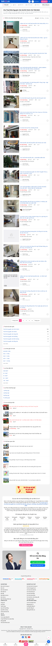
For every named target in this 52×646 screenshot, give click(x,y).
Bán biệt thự (3, 591)
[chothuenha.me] (32, 579)
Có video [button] (47, 18)
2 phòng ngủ (6, 393)
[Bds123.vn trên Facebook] (23, 637)
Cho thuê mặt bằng (31, 593)
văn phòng (39, 504)
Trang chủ (3, 602)
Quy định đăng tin (30, 608)
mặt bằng (34, 504)
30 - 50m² (5, 373)
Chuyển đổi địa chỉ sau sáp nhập (7, 619)
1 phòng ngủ (6, 390)
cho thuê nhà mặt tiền (21, 504)
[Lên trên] (48, 637)
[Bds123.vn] (5, 1)
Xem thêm (5, 343)
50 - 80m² (5, 375)
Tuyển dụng (3, 606)
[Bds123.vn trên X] (26, 637)
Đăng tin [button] (45, 1)
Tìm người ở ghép (30, 599)
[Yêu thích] (47, 30)
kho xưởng (44, 504)
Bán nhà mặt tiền (4, 589)
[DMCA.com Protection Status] (31, 641)
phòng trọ (29, 504)
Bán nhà (2, 588)
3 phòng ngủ (6, 395)
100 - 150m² (6, 380)
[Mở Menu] (49, 1)
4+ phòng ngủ (6, 397)
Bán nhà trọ (3, 597)
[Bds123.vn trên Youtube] (29, 637)
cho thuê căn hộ (43, 502)
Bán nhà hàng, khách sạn (6, 599)
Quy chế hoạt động (5, 608)
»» (32, 320)
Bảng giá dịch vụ (30, 604)
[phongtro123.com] (7, 579)
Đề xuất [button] (37, 18)
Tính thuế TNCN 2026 (5, 622)
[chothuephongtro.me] (44, 579)
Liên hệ (2, 613)
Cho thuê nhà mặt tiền (31, 589)
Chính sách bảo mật (5, 611)
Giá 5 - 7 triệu (6, 358)
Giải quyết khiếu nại (31, 609)
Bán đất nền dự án (4, 595)
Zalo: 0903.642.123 (38, 565)
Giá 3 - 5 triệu (6, 356)
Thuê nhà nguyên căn (31, 588)
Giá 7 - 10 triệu (6, 361)
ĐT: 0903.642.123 (38, 562)
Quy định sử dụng (4, 609)
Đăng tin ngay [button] (27, 545)
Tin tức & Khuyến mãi (31, 602)
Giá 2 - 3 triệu (6, 353)
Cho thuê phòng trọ (31, 591)
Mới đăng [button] (42, 18)
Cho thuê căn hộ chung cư (32, 586)
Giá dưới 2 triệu (6, 351)
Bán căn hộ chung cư (5, 586)
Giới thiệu (3, 604)
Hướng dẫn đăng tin (31, 606)
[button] (29, 1)
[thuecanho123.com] (20, 579)
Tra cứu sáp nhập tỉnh (5, 617)
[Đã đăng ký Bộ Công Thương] (23, 641)
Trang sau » (37, 320)
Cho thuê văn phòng (31, 595)
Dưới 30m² (5, 370)
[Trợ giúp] (48, 641)
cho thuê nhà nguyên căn (10, 504)
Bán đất (2, 593)
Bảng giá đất (3, 620)
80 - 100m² (5, 378)
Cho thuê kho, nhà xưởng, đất (33, 597)
